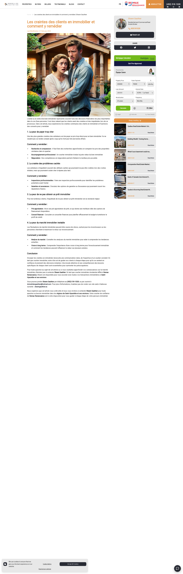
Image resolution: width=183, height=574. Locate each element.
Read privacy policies (45, 569)
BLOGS (71, 4)
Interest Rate (139, 89)
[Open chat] (177, 568)
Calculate (123, 108)
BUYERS (38, 4)
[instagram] (173, 7)
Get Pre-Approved (135, 64)
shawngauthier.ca (41, 287)
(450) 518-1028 (173, 4)
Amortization (119, 97)
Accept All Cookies (72, 564)
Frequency (139, 97)
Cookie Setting (47, 564)
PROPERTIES (27, 4)
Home (29, 14)
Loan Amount (120, 89)
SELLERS (47, 4)
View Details (151, 114)
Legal (119, 114)
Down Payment (136, 80)
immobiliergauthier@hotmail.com (39, 284)
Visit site (134, 114)
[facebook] (167, 7)
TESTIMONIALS (60, 4)
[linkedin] (179, 7)
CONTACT (81, 4)
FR (120, 4)
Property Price (120, 80)
